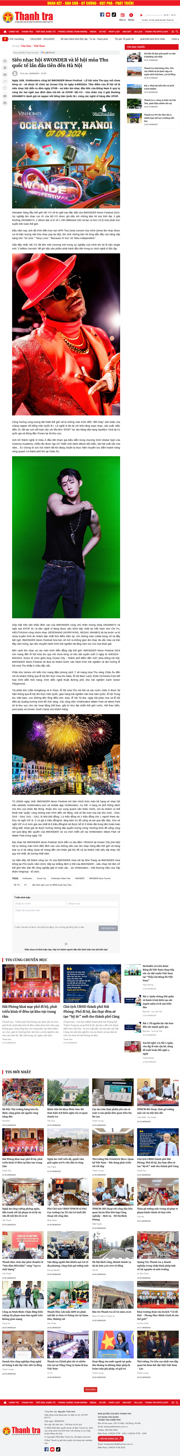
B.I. (25, 885)
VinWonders (27, 878)
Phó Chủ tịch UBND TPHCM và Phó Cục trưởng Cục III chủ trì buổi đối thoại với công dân (67, 1212)
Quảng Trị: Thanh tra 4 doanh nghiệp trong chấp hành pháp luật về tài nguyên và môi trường (156, 1266)
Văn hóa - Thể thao (33, 46)
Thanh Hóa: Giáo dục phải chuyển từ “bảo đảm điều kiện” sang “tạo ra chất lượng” (22, 1266)
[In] (5, 103)
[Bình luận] (5, 96)
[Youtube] (108, 15)
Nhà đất (127, 32)
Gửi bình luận (108, 928)
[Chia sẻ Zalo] (5, 68)
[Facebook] (102, 15)
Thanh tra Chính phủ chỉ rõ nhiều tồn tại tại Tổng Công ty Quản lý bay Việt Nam (67, 1365)
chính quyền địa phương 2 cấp (159, 39)
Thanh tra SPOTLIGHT (156, 32)
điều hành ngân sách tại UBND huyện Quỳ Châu (51, 885)
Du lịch (138, 32)
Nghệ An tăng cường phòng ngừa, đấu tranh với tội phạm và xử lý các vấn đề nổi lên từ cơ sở (21, 1212)
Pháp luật (114, 32)
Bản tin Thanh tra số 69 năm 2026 (111, 1311)
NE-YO (17, 885)
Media (93, 32)
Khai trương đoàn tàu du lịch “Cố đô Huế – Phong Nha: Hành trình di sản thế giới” (158, 1315)
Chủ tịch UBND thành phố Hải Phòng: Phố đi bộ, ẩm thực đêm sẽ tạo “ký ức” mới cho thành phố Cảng (91, 1011)
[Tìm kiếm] (177, 32)
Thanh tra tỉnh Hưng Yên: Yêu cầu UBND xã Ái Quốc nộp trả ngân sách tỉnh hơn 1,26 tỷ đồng (160, 71)
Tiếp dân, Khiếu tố (45, 32)
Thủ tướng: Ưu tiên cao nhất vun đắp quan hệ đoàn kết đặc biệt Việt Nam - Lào (157, 1365)
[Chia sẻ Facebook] (5, 61)
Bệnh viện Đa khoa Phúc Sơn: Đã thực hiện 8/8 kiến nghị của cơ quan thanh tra (67, 1113)
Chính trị (14, 32)
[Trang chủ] (5, 32)
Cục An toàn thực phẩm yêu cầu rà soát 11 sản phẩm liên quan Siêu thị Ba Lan (112, 1113)
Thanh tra (27, 32)
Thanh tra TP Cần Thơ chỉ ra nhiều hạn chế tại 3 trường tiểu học (159, 118)
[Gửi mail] (5, 74)
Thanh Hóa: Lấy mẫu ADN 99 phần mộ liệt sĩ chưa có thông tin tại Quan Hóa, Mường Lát (67, 1315)
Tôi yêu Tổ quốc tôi (96, 39)
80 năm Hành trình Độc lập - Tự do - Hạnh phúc (57, 39)
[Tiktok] (114, 15)
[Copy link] (5, 81)
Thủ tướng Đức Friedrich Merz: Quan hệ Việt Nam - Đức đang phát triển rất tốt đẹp (113, 1163)
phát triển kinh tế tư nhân (125, 39)
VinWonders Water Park (60, 878)
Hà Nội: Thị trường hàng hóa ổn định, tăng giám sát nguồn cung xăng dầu (20, 1113)
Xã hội (102, 32)
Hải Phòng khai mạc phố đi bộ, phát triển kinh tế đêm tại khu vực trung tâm (29, 1011)
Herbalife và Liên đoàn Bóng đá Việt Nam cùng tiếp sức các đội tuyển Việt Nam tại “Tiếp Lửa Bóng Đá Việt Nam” (158, 973)
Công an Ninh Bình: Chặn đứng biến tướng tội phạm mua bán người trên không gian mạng (22, 1315)
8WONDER (79, 878)
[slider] (154, 15)
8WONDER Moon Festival (99, 878)
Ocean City (41, 878)
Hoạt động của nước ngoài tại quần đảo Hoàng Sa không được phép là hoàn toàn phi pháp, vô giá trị (111, 1365)
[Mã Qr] (5, 88)
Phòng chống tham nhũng (72, 32)
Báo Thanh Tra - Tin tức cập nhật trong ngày (27, 17)
